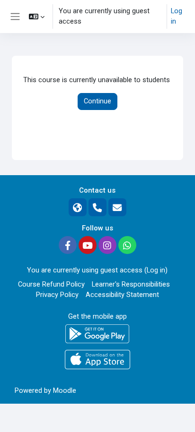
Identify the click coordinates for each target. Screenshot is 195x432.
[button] (37, 16)
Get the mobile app (97, 316)
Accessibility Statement (122, 294)
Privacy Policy (57, 294)
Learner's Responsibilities (131, 284)
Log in (176, 16)
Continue (97, 101)
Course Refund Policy (51, 284)
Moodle (64, 390)
